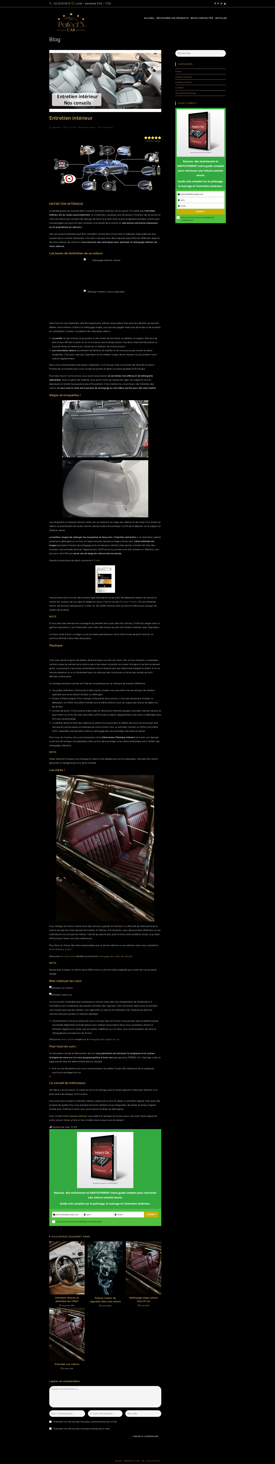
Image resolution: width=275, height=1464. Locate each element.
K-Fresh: (96, 560)
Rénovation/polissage (185, 93)
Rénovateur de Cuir (84, 1053)
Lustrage (179, 87)
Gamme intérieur (78, 1116)
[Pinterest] (218, 3)
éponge (117, 1057)
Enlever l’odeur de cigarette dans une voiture (105, 1300)
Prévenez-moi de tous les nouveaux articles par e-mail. (82, 1428)
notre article (69, 956)
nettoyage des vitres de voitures (115, 956)
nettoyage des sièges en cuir (104, 1039)
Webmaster (56, 127)
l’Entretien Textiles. (128, 601)
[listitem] (61, 164)
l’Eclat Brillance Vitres (60, 949)
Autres (178, 71)
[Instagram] (221, 3)
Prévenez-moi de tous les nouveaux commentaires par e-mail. (85, 1421)
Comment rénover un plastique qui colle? (67, 1299)
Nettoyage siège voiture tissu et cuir (143, 1299)
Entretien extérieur (183, 77)
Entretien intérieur (88, 127)
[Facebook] (215, 3)
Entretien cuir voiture (67, 1364)
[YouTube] (224, 3)
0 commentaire (107, 127)
